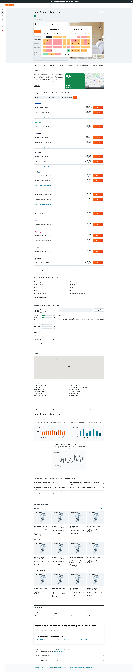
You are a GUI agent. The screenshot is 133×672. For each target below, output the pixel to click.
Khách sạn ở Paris (83, 639)
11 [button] (57, 40)
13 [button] (64, 40)
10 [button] (54, 40)
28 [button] (44, 50)
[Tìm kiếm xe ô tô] (2, 15)
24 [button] (54, 47)
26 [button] (61, 47)
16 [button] (50, 43)
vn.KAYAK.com (36, 667)
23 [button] (51, 47)
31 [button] (85, 50)
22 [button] (47, 47)
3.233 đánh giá (43, 16)
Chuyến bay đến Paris (41, 639)
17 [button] (54, 43)
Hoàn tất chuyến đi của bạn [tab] (42, 630)
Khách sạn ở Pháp (58, 667)
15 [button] (47, 43)
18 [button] (57, 43)
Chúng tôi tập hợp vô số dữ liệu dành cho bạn (46, 658)
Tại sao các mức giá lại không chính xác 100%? (46, 660)
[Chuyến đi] (2, 26)
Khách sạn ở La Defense (79, 667)
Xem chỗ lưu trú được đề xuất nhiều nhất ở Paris (93, 570)
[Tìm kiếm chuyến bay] (2, 9)
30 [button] (51, 50)
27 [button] (64, 47)
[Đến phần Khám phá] (2, 19)
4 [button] (57, 37)
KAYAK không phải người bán (42, 655)
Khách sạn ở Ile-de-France (69, 667)
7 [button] (44, 40)
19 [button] (60, 43)
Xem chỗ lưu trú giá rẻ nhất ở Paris (96, 539)
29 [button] (47, 50)
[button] (131, 1)
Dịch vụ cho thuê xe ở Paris (64, 639)
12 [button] (60, 40)
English (77, 1)
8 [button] (47, 40)
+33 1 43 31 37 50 (38, 19)
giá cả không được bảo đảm (59, 651)
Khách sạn (42, 667)
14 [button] (44, 43)
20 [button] (64, 43)
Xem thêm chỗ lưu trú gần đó (97, 508)
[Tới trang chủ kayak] (9, 5)
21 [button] (44, 47)
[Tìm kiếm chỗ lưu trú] (2, 12)
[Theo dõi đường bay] (2, 22)
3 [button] (54, 37)
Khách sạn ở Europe (50, 667)
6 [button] (64, 37)
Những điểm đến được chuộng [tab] (58, 630)
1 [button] (47, 37)
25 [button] (57, 47)
